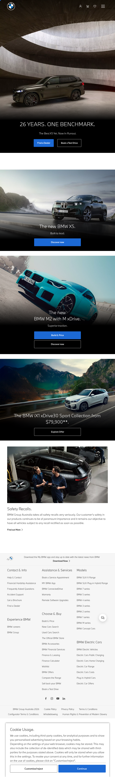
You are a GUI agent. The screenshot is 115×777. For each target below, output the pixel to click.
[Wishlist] (95, 6)
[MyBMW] (80, 6)
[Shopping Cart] (87, 6)
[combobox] (103, 618)
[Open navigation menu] (103, 6)
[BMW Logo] (11, 6)
